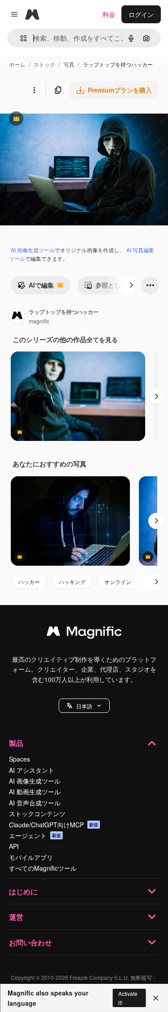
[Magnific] (84, 633)
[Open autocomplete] (20, 38)
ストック (44, 64)
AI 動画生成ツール (34, 791)
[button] (84, 706)
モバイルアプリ (31, 857)
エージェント (35, 835)
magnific (39, 321)
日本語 (84, 706)
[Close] (155, 998)
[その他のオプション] (34, 90)
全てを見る (102, 339)
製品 (16, 743)
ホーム (17, 64)
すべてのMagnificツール (43, 868)
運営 (16, 917)
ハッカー (29, 581)
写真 (69, 64)
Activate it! (128, 998)
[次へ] (131, 285)
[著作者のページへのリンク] (17, 317)
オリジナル (61, 119)
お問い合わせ (30, 942)
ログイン (141, 14)
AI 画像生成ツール (33, 250)
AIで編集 (35, 287)
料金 (109, 14)
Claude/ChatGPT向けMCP (53, 824)
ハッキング (72, 581)
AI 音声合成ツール (34, 802)
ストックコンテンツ (37, 813)
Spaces (19, 758)
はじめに (23, 891)
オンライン (117, 581)
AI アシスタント (31, 770)
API (14, 846)
